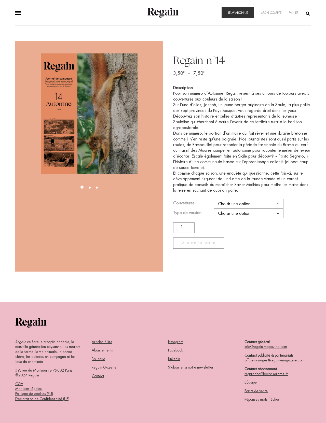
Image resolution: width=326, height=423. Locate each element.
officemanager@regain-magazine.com (274, 360)
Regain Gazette (104, 367)
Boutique (98, 359)
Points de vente (256, 391)
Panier (293, 12)
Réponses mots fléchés (262, 399)
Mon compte (271, 12)
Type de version (187, 213)
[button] (82, 187)
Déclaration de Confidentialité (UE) (42, 399)
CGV (19, 384)
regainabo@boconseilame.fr (266, 374)
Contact (98, 376)
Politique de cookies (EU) (34, 394)
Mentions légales (28, 388)
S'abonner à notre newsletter (190, 367)
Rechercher (308, 13)
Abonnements (102, 350)
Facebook (175, 350)
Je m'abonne (238, 12)
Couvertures (184, 203)
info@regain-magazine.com (265, 346)
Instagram (175, 342)
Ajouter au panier (198, 243)
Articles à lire (102, 342)
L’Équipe (250, 382)
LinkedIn (174, 359)
